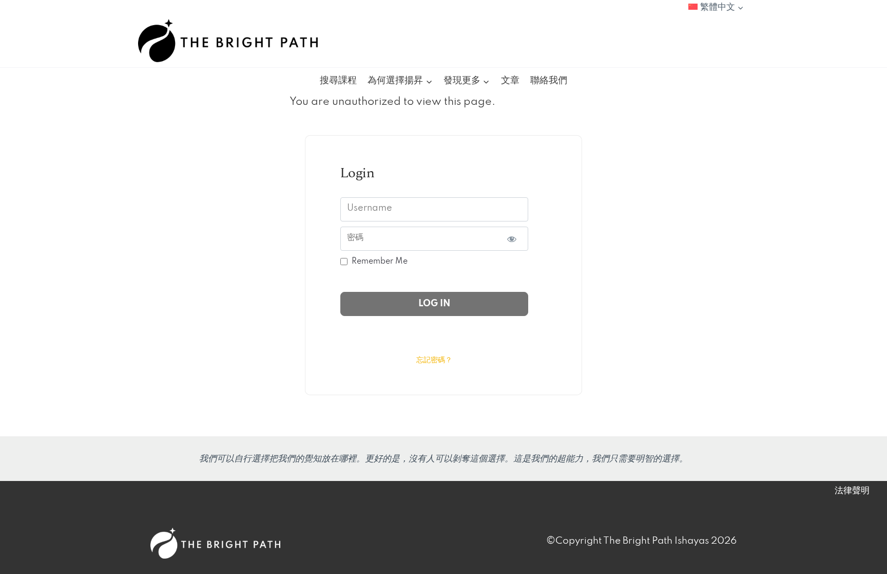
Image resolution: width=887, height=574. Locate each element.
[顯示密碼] (511, 239)
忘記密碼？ (434, 360)
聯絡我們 (548, 81)
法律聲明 (852, 490)
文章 (510, 81)
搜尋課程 (338, 81)
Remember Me (380, 261)
